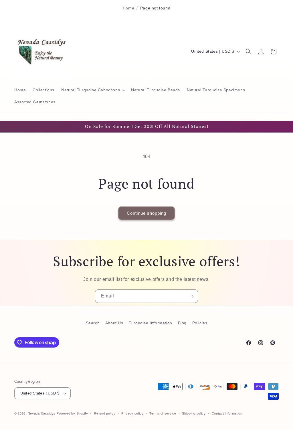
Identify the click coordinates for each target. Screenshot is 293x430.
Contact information (227, 413)
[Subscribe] (191, 296)
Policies (199, 323)
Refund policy (104, 413)
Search (93, 323)
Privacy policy (132, 413)
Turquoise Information (150, 323)
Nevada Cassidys (42, 413)
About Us (114, 323)
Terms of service (162, 413)
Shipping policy (194, 413)
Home (128, 8)
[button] (93, 90)
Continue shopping (146, 213)
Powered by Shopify (72, 413)
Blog (182, 323)
